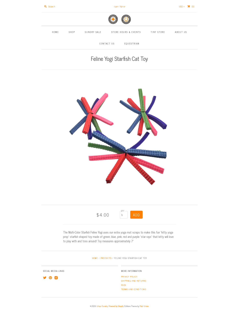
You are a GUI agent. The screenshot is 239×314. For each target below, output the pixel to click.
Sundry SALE (93, 32)
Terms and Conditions (133, 289)
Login (116, 6)
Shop (72, 32)
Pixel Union (144, 306)
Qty (123, 210)
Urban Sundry (102, 306)
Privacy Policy (129, 276)
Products (106, 258)
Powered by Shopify (116, 306)
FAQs (123, 285)
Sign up (122, 6)
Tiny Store (158, 32)
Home (55, 32)
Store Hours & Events (126, 32)
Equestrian (131, 43)
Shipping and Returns (133, 280)
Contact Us (107, 43)
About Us (181, 32)
